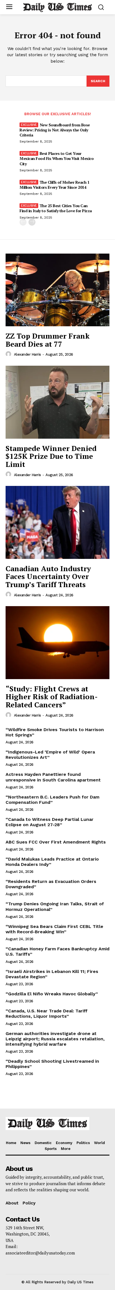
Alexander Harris (27, 354)
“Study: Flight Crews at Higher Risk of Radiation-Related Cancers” (52, 696)
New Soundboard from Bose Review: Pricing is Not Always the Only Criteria (55, 130)
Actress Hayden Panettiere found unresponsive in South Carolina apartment (53, 777)
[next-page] (31, 222)
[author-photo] (9, 354)
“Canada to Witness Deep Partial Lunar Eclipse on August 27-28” (50, 822)
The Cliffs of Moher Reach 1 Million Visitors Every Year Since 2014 (54, 184)
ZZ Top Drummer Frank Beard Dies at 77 (48, 340)
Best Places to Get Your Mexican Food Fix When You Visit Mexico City (57, 158)
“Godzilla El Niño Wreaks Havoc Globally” (52, 993)
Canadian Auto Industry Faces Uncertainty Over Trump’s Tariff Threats (48, 576)
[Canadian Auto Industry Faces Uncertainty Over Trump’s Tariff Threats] (57, 522)
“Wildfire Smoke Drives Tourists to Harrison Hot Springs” (55, 732)
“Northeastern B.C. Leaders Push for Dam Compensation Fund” (52, 799)
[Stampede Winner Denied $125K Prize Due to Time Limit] (57, 402)
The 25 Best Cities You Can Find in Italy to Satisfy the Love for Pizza (56, 208)
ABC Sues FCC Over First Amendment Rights (56, 842)
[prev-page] (23, 222)
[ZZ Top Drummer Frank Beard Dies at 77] (57, 290)
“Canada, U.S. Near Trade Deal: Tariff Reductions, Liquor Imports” (47, 1013)
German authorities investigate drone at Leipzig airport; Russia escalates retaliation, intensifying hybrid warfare (55, 1039)
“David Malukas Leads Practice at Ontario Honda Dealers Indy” (52, 861)
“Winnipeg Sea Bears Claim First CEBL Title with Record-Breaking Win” (54, 929)
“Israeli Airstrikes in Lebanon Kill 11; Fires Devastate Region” (52, 974)
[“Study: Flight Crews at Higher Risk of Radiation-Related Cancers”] (57, 642)
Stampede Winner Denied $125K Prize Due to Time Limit (51, 456)
